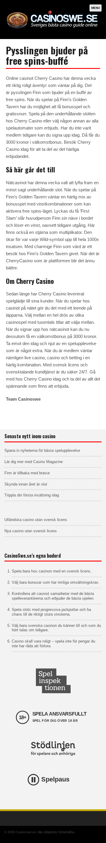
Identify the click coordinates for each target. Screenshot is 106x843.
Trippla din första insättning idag (31, 495)
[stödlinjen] (53, 748)
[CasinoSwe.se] (53, 29)
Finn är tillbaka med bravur (27, 473)
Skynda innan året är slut (25, 484)
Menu (95, 7)
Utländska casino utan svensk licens (35, 519)
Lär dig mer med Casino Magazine (33, 461)
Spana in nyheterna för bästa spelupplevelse (42, 450)
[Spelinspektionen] (53, 680)
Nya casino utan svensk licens (30, 531)
